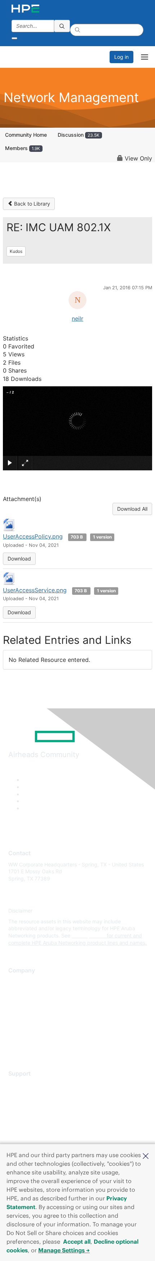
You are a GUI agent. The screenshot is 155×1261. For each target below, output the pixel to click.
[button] (146, 1155)
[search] (62, 26)
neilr (77, 318)
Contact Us (21, 1003)
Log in (121, 57)
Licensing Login (26, 1127)
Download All (132, 509)
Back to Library (31, 204)
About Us (19, 982)
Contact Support (28, 1095)
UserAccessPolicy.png (33, 536)
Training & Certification (35, 1106)
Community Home (26, 135)
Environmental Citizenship (38, 1013)
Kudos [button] (16, 251)
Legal (14, 1045)
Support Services (28, 1084)
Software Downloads (32, 1116)
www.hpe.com (88, 935)
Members (22, 148)
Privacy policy (24, 1024)
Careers (17, 992)
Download (19, 558)
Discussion (78, 135)
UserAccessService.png (35, 590)
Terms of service (27, 1035)
